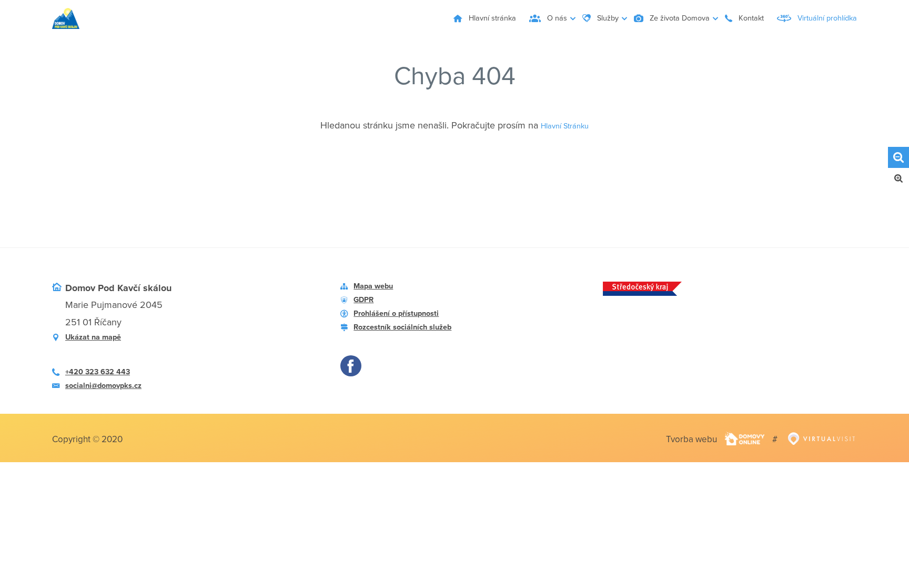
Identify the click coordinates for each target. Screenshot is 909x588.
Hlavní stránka (411, 18)
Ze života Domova (639, 18)
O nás (489, 18)
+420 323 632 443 (106, 377)
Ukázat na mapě (100, 339)
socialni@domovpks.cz (114, 394)
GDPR (366, 305)
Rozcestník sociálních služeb (415, 339)
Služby (551, 18)
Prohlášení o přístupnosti (407, 322)
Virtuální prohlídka (820, 18)
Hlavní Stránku (565, 125)
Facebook (353, 382)
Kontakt (727, 18)
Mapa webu (379, 288)
